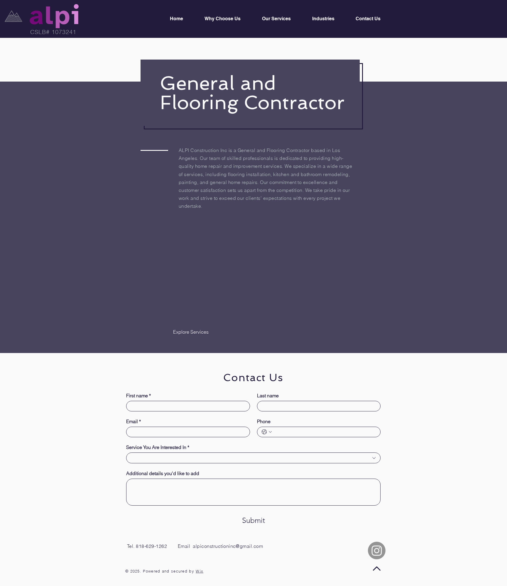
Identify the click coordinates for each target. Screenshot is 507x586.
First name (138, 395)
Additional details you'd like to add (162, 473)
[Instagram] (377, 550)
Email (133, 421)
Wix (199, 571)
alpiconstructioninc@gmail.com (228, 546)
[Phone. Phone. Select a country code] (267, 431)
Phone (264, 421)
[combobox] (253, 457)
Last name (268, 395)
